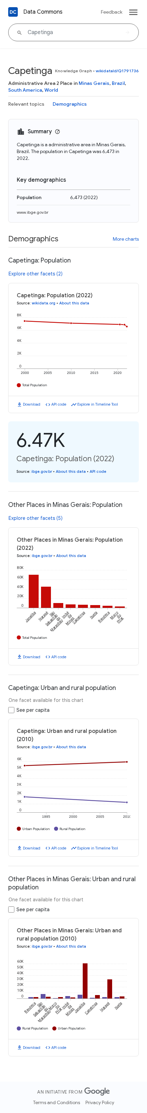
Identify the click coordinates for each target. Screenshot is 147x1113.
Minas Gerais (94, 83)
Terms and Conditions (56, 1102)
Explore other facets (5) (36, 518)
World (51, 90)
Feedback (111, 12)
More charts (126, 239)
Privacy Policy (99, 1102)
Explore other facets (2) (36, 274)
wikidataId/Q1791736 (117, 70)
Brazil (118, 83)
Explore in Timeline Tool (97, 404)
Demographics (70, 104)
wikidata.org (43, 303)
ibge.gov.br (41, 471)
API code (58, 404)
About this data (74, 303)
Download (31, 404)
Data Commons (43, 12)
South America (25, 90)
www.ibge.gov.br (33, 212)
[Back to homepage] (13, 12)
